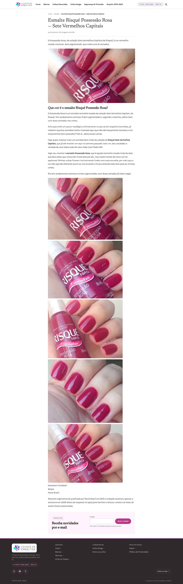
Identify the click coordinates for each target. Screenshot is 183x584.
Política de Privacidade (138, 552)
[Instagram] (14, 571)
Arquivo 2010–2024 (115, 4)
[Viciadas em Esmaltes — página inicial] (24, 548)
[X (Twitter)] (25, 571)
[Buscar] (166, 4)
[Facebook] (20, 571)
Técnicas (58, 555)
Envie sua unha (98, 552)
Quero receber (123, 521)
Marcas (46, 4)
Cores (38, 4)
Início (50, 14)
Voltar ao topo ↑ (163, 571)
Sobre (131, 548)
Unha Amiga (75, 4)
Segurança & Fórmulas (94, 4)
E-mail (92, 517)
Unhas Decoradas (60, 4)
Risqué (56, 14)
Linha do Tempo (61, 559)
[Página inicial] (24, 4)
